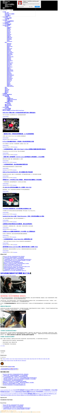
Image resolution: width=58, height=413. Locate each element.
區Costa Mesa (9, 53)
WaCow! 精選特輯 (24, 393)
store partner (2, 393)
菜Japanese (9, 34)
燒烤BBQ (8, 28)
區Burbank (9, 49)
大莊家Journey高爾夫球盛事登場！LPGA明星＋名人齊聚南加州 (19, 231)
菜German (9, 32)
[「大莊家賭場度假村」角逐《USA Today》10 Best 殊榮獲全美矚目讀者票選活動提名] (17, 259)
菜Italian (8, 33)
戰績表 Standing (10, 101)
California (4, 358)
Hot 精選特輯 (5, 93)
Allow (37, 6)
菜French (8, 31)
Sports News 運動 (6, 95)
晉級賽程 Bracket (10, 98)
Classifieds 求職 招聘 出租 (7, 94)
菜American (9, 27)
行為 (43, 358)
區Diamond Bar (10, 54)
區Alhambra (9, 43)
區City (6, 42)
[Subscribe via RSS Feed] (5, 411)
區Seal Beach (9, 79)
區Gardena (9, 58)
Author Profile (11, 366)
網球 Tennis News (8, 104)
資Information (24, 360)
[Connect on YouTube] (35, 411)
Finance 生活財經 (6, 107)
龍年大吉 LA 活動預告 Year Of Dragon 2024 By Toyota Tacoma (13, 110)
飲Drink (6, 88)
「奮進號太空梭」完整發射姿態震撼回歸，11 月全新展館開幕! (18, 133)
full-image (25, 358)
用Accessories (14, 395)
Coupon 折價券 (5, 16)
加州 (35, 358)
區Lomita (8, 65)
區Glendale (9, 59)
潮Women (10, 395)
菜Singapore (9, 38)
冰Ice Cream (7, 89)
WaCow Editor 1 (3, 275)
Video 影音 (18, 393)
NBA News (9, 103)
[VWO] (23, 6)
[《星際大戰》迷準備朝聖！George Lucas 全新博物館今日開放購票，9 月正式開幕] (16, 260)
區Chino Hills (9, 51)
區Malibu (8, 67)
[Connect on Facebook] (26, 411)
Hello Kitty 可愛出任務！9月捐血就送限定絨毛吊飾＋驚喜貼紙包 (19, 112)
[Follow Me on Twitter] (16, 411)
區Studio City (9, 80)
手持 (37, 358)
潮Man (7, 395)
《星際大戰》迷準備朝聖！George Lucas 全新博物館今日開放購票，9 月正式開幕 (23, 156)
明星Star (4, 395)
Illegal (31, 358)
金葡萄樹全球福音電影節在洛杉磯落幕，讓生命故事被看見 (17, 223)
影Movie (51, 393)
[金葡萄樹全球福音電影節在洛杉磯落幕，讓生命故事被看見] (13, 267)
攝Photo (54, 393)
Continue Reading (5, 116)
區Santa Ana (9, 77)
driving (13, 358)
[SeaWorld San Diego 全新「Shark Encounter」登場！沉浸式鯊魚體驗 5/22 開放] (16, 266)
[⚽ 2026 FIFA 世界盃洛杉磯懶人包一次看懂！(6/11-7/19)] (12, 264)
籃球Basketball (7, 102)
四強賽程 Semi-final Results (12, 99)
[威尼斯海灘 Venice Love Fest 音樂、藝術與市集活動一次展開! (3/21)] (14, 270)
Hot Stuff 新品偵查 (12, 391)
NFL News (6, 106)
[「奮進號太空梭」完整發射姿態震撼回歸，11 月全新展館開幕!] (13, 257)
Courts (11, 358)
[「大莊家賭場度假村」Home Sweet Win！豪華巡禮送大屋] (13, 269)
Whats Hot (19, 360)
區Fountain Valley (10, 56)
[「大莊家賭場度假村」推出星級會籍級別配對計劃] (11, 261)
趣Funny (41, 395)
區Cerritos (9, 50)
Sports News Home (54, 391)
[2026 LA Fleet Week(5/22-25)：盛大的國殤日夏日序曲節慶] (13, 262)
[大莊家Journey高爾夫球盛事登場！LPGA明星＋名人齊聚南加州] (13, 268)
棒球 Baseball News (8, 105)
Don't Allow (31, 6)
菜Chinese (9, 29)
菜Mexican (9, 36)
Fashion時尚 (41, 389)
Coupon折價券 (16, 389)
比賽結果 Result (10, 100)
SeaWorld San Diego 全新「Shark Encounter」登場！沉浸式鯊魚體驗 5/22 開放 (23, 216)
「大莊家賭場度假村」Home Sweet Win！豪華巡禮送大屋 (17, 239)
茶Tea (6, 87)
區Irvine (8, 61)
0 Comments (15, 118)
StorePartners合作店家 (6, 109)
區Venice (8, 83)
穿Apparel (18, 395)
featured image (20, 358)
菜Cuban (8, 30)
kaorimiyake (5, 118)
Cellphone (7, 358)
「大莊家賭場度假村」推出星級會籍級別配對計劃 (15, 164)
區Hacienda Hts (10, 60)
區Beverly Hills (9, 46)
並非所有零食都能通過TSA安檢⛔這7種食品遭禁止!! (9, 368)
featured (16, 358)
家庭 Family (46, 393)
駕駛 (48, 358)
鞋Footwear (49, 395)
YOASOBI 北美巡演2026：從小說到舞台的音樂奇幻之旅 (17, 208)
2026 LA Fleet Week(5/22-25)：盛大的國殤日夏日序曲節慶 (18, 172)
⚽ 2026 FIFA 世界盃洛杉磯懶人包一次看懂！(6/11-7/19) (17, 187)
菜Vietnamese (9, 41)
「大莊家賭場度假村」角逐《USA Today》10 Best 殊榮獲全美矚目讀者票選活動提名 (24, 149)
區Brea (8, 47)
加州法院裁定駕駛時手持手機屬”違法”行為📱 (15, 273)
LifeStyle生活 (18, 391)
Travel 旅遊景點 (14, 393)
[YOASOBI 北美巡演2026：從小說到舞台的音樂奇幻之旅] (12, 265)
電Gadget (45, 395)
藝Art (25, 395)
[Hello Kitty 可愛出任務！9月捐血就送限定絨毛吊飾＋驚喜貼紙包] (14, 256)
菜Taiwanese (9, 39)
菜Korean (8, 35)
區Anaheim (9, 44)
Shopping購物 (45, 391)
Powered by (20, 6)
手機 (39, 358)
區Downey (9, 55)
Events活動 (36, 389)
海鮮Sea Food (9, 37)
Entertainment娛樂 (28, 389)
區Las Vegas (9, 63)
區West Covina (9, 85)
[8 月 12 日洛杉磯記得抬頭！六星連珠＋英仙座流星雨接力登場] (13, 258)
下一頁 (3, 345)
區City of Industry (10, 52)
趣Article (38, 395)
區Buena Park (9, 48)
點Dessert (6, 92)
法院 (41, 358)
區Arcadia (9, 45)
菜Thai (8, 40)
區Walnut (8, 84)
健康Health (37, 393)
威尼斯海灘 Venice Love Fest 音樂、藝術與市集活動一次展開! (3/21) (20, 246)
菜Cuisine (6, 26)
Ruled (33, 358)
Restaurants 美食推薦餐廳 (36, 391)
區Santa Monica (10, 78)
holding (28, 358)
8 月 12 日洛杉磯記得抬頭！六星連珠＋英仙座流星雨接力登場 (18, 141)
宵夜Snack (7, 90)
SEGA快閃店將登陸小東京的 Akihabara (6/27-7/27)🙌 (9, 369)
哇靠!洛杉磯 (3, 410)
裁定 (45, 358)
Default (5, 360)
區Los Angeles (9, 66)
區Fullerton (9, 57)
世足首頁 (8, 97)
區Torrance (9, 81)
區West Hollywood (10, 86)
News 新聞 (15, 360)
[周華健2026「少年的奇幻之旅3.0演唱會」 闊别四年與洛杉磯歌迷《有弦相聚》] (16, 263)
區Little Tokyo (9, 64)
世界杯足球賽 (7, 96)
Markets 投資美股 (8, 108)
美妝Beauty (23, 395)
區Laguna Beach (10, 62)
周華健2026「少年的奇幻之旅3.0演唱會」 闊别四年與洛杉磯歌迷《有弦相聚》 (22, 179)
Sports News (49, 391)
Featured (8, 360)
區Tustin (8, 82)
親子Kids (28, 395)
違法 (47, 358)
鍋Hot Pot (6, 91)
